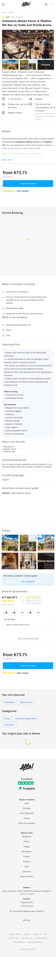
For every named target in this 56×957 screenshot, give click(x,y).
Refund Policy (19, 942)
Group (7, 718)
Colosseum (9, 702)
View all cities (26, 876)
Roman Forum (26, 702)
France (27, 818)
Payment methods (35, 942)
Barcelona (26, 851)
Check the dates (28, 183)
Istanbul (27, 871)
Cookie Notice (15, 934)
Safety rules (14, 938)
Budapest (26, 836)
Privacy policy (41, 938)
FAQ (45, 934)
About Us (37, 934)
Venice (27, 841)
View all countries (26, 823)
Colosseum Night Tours (26, 718)
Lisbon (27, 856)
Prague (26, 846)
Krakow (26, 861)
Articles (27, 934)
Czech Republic (27, 813)
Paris (26, 866)
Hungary (27, 808)
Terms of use (27, 938)
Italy (26, 803)
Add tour (26, 920)
